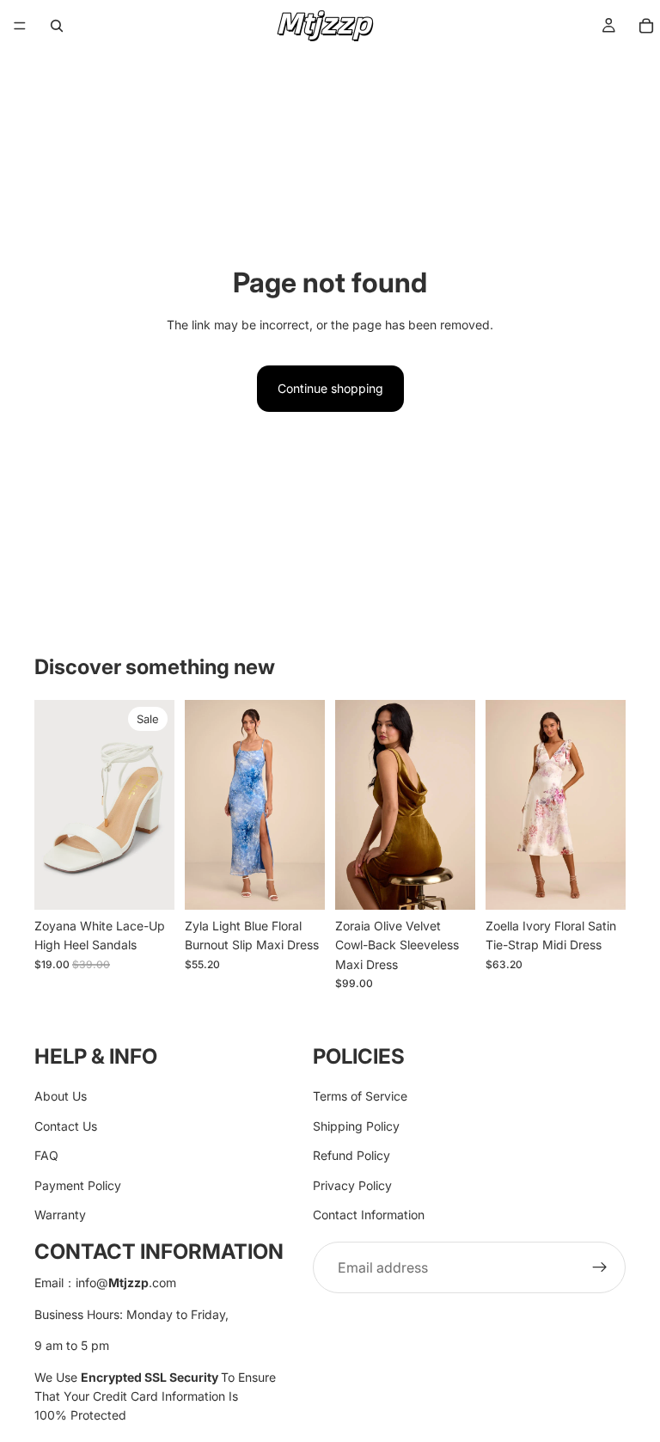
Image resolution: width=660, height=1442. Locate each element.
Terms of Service (360, 1096)
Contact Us (65, 1126)
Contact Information (369, 1214)
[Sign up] (600, 1268)
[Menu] (20, 26)
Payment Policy (77, 1185)
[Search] (57, 26)
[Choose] (147, 883)
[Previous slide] (53, 805)
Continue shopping (330, 388)
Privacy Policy (352, 1185)
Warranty (60, 1214)
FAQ (46, 1155)
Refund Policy (351, 1155)
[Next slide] (155, 805)
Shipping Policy (356, 1126)
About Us (60, 1096)
